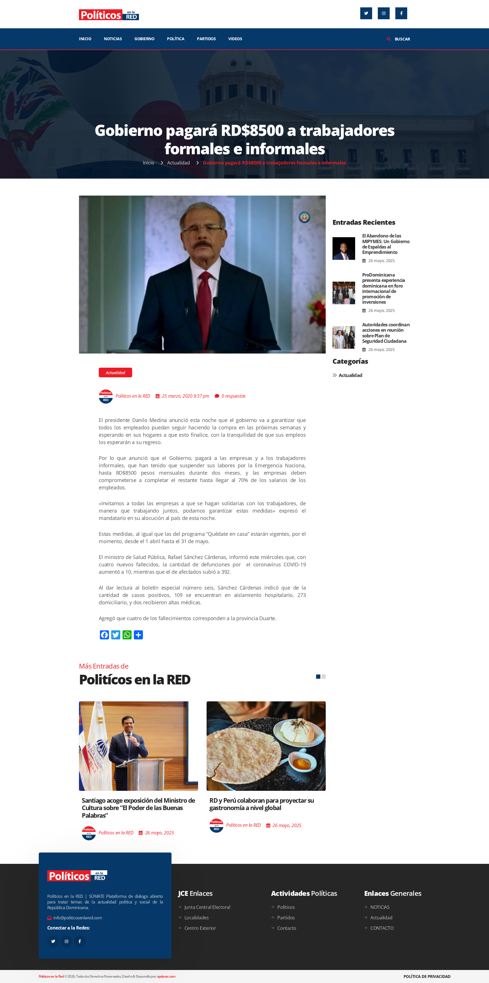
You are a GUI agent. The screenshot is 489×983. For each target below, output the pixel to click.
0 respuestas (234, 396)
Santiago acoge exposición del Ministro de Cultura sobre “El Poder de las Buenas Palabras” (138, 807)
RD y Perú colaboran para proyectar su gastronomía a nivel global (261, 804)
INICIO (85, 38)
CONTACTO (382, 928)
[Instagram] (384, 13)
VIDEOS (235, 38)
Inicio (148, 163)
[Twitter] (366, 13)
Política (175, 38)
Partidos (286, 918)
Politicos (286, 907)
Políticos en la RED (132, 396)
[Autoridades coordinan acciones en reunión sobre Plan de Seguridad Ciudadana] (344, 337)
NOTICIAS (113, 38)
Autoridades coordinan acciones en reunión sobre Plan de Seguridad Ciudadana (386, 333)
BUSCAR (402, 39)
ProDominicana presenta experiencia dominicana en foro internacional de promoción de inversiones (383, 288)
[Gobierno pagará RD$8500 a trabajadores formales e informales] (202, 274)
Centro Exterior (200, 928)
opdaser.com (166, 976)
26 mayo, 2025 (381, 260)
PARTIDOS (206, 38)
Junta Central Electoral (207, 907)
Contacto (286, 928)
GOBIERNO (144, 38)
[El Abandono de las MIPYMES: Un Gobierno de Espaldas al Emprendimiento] (344, 248)
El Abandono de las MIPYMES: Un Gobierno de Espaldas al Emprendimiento (386, 244)
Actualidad (178, 163)
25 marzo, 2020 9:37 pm (185, 396)
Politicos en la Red (51, 976)
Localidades (197, 918)
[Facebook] (401, 13)
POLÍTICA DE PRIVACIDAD (427, 976)
